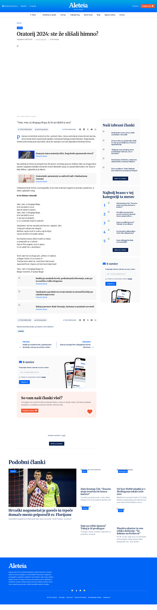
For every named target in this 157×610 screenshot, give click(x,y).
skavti (121, 511)
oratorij (20, 331)
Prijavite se (24, 382)
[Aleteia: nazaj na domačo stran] (78, 5)
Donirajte (62, 597)
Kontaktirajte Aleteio (94, 597)
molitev (13, 471)
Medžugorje (123, 471)
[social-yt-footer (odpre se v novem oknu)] (72, 591)
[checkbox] (19, 377)
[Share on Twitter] (88, 129)
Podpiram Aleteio (28, 411)
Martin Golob (88, 15)
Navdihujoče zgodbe (49, 15)
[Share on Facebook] (80, 129)
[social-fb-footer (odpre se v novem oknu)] (76, 591)
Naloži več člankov (120, 178)
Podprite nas (146, 6)
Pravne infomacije (80, 597)
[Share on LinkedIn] (84, 129)
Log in (63, 435)
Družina (122, 15)
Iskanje (34, 6)
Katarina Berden (41, 39)
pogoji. (44, 377)
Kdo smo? (69, 597)
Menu (34, 15)
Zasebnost (106, 597)
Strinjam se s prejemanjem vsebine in (33, 377)
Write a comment (57, 444)
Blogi (98, 15)
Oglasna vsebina (109, 15)
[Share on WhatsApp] (95, 129)
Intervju (63, 15)
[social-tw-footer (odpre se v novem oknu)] (80, 591)
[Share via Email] (91, 129)
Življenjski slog (75, 15)
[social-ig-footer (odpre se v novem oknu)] (85, 591)
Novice (19, 23)
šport (84, 471)
